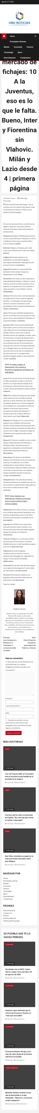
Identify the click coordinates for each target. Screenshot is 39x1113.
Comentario (10, 670)
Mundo (6, 47)
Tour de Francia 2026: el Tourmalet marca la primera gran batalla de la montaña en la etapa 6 (19, 776)
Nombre (9, 698)
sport (7, 749)
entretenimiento (12, 1068)
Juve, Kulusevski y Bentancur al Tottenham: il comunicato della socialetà (9, 643)
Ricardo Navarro (20, 782)
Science (30, 47)
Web (7, 713)
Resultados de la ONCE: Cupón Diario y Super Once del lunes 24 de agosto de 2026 (18, 972)
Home (12, 36)
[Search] (35, 36)
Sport (20, 52)
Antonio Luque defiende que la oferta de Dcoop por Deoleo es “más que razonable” (18, 1013)
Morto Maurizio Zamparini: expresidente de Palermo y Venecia (29, 642)
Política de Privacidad (11, 921)
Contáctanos (25, 58)
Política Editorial (9, 918)
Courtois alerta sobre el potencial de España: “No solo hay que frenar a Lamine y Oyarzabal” (19, 817)
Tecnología (8, 52)
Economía (18, 47)
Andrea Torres (10, 198)
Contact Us (7, 913)
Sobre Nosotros (9, 910)
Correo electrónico (13, 706)
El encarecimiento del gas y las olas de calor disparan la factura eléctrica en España (18, 1054)
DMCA (6, 916)
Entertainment (9, 58)
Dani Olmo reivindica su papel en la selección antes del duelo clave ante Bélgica (19, 858)
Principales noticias (18, 42)
